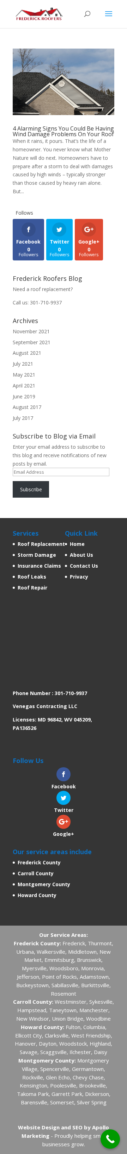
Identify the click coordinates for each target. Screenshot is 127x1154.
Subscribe (31, 489)
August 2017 (27, 407)
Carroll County (36, 873)
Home (77, 544)
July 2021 (23, 363)
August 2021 (27, 352)
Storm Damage (37, 554)
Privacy (79, 576)
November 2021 (31, 331)
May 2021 (24, 374)
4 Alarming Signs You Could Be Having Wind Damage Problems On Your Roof (63, 131)
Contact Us (84, 565)
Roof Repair (32, 587)
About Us (81, 554)
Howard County (37, 895)
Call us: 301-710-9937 (37, 302)
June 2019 (24, 396)
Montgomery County (44, 884)
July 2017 (23, 418)
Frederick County (39, 862)
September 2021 (31, 342)
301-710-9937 (71, 693)
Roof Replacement (41, 544)
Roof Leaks (32, 576)
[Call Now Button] (110, 1139)
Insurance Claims (39, 565)
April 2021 (24, 385)
